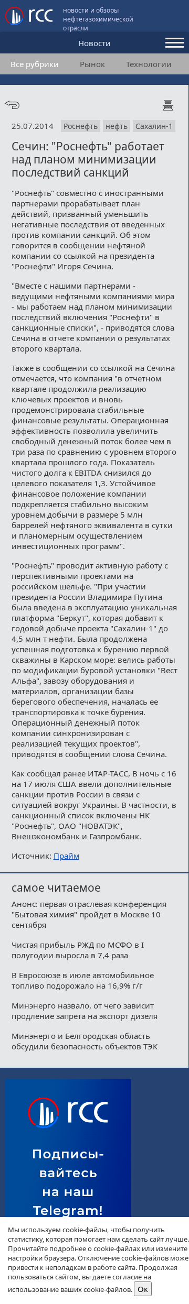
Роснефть (81, 126)
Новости (94, 43)
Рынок (92, 64)
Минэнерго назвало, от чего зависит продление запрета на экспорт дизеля (85, 1010)
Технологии (149, 64)
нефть (117, 126)
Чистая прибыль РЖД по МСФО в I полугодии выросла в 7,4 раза (78, 949)
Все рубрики (34, 64)
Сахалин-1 (154, 126)
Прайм (66, 855)
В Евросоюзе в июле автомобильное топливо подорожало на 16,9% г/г (83, 980)
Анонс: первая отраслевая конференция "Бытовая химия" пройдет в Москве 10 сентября (89, 914)
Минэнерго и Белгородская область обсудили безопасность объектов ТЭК (85, 1041)
